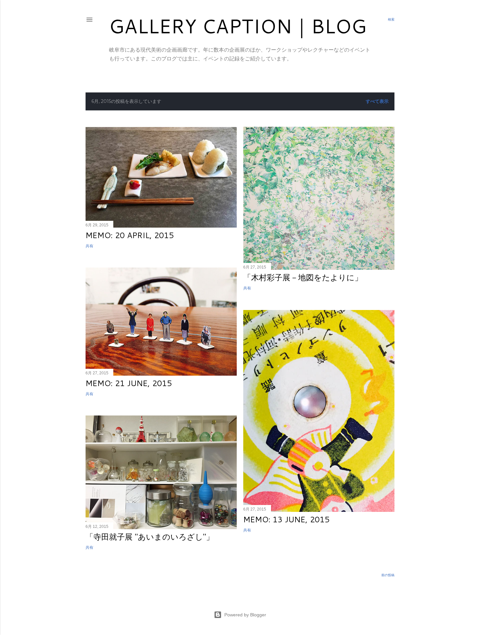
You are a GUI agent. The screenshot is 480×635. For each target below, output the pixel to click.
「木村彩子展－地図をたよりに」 (302, 277)
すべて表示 (377, 101)
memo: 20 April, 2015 (130, 235)
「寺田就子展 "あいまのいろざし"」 (150, 536)
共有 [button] (89, 245)
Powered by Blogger (245, 614)
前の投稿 (387, 575)
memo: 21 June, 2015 (129, 383)
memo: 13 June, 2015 (286, 519)
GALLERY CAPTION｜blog (237, 26)
